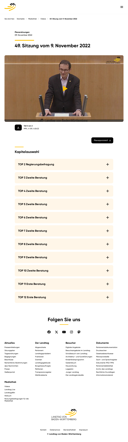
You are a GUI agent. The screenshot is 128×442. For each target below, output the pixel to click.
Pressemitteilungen (12, 347)
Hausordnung (71, 366)
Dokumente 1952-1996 (105, 363)
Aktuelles (9, 343)
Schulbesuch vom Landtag (76, 353)
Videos (43, 19)
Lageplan (69, 369)
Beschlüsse (8, 360)
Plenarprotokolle (102, 357)
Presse (7, 369)
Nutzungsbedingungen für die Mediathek (16, 400)
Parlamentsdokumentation (106, 347)
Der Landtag (42, 343)
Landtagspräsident (43, 353)
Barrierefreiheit (70, 430)
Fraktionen (39, 357)
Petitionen (39, 369)
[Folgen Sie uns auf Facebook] (49, 332)
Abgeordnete (40, 347)
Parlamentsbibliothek (104, 366)
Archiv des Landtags (104, 369)
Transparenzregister (43, 372)
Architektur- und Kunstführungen (79, 357)
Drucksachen (101, 350)
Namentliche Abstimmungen (15, 363)
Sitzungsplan (9, 350)
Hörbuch (7, 396)
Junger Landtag (72, 372)
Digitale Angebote (73, 347)
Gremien (38, 360)
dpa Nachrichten (11, 366)
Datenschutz (55, 430)
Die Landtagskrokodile (75, 375)
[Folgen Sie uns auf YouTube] (64, 332)
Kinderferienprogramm (75, 360)
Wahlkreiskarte (41, 375)
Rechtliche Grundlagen (105, 372)
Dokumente (102, 343)
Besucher (71, 343)
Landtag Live (9, 389)
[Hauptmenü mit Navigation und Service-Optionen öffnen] (121, 7)
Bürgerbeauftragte (43, 366)
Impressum (83, 430)
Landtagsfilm (9, 392)
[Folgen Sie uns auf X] (56, 332)
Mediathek (32, 19)
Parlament (39, 350)
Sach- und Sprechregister (106, 360)
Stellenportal (9, 372)
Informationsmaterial (104, 375)
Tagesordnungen (11, 353)
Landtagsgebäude (42, 363)
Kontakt (43, 430)
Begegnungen (10, 357)
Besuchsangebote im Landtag (78, 350)
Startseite (20, 19)
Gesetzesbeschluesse (104, 353)
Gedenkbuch (71, 363)
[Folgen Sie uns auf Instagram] (71, 332)
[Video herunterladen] (18, 128)
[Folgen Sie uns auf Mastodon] (79, 332)
